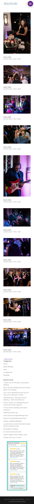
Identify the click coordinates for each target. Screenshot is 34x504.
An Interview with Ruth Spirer (12, 432)
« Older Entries (8, 359)
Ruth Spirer (8, 59)
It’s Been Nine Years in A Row (12, 437)
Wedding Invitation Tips (10, 412)
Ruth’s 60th (7, 57)
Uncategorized (7, 372)
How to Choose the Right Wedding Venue (15, 415)
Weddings (6, 375)
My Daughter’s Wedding (10, 429)
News (5, 369)
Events (5, 364)
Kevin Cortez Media (18, 499)
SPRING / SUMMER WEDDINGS (12, 421)
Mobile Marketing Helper (18, 501)
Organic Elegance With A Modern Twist (15, 434)
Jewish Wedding (8, 367)
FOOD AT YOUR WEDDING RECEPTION (14, 418)
